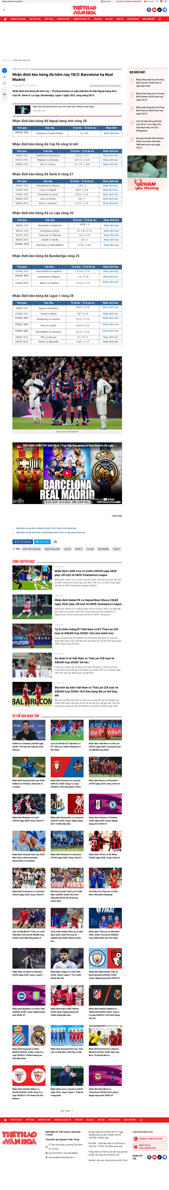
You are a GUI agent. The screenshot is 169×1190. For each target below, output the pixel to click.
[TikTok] (166, 1)
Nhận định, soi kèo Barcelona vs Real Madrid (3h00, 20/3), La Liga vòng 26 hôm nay (50, 533)
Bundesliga (103, 549)
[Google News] (105, 86)
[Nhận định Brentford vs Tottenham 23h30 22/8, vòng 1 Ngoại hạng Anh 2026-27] (105, 1075)
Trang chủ (6, 60)
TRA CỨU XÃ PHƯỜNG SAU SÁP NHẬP (128, 1)
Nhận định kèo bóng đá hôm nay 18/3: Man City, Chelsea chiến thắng (63, 106)
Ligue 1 (116, 549)
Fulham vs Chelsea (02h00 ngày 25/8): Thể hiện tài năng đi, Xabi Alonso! (28, 746)
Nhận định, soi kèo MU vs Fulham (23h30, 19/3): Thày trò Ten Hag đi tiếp (46, 528)
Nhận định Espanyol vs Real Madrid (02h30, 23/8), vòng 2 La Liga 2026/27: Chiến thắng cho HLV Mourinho (28, 1054)
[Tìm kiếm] (4, 10)
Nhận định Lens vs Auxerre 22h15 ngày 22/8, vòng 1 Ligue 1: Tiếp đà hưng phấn (67, 1092)
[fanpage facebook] (149, 10)
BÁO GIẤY (107, 1)
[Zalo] (165, 10)
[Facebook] (156, 1)
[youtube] (154, 10)
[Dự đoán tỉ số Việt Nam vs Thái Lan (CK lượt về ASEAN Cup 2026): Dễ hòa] (32, 665)
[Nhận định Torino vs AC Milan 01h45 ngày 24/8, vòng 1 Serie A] (105, 841)
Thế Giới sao (133, 19)
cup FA (67, 549)
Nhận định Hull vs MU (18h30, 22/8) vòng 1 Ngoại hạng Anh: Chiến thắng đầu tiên (65, 1011)
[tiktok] (159, 10)
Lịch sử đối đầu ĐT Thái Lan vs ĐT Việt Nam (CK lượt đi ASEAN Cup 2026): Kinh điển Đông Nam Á (28, 934)
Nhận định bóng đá (21, 60)
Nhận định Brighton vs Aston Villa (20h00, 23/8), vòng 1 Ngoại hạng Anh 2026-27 (28, 1011)
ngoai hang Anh (52, 549)
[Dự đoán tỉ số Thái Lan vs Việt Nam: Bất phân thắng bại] (105, 878)
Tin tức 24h (35, 19)
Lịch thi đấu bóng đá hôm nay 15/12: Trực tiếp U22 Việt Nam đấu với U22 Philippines (149, 126)
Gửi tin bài (150, 1)
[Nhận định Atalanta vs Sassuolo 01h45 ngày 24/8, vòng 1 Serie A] (67, 841)
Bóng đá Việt (63, 19)
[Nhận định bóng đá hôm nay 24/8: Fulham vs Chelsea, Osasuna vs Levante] (28, 767)
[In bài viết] (4, 83)
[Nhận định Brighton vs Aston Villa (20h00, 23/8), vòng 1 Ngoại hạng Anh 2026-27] (28, 995)
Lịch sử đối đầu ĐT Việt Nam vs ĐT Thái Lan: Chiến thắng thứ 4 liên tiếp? (66, 746)
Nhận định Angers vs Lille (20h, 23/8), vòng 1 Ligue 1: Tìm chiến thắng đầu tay (66, 974)
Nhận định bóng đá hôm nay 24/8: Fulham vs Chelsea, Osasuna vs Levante (28, 783)
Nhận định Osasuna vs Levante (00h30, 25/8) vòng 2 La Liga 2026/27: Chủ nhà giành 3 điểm (66, 783)
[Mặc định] (4, 95)
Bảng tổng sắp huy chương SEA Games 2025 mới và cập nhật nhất (150, 82)
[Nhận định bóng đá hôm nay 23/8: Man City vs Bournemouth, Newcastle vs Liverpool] (28, 841)
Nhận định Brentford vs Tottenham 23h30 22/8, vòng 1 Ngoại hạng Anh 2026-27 (104, 1092)
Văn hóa (98, 19)
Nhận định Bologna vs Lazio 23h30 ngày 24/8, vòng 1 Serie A (28, 819)
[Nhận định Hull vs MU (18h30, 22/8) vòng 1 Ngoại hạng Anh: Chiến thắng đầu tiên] (67, 995)
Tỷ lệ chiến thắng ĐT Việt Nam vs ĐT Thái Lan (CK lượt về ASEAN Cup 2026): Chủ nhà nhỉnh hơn (86, 631)
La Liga (90, 549)
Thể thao (48, 19)
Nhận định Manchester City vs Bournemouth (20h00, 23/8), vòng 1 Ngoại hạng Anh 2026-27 (104, 974)
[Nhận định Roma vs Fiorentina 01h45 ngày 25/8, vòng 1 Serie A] (105, 767)
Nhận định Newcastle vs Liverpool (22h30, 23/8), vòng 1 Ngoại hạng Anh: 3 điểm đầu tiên (67, 820)
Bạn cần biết (149, 19)
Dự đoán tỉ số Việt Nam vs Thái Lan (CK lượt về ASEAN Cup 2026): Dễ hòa (84, 660)
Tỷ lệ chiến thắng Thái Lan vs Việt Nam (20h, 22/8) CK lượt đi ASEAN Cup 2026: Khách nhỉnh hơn (67, 936)
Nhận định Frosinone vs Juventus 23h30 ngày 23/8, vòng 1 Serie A (28, 893)
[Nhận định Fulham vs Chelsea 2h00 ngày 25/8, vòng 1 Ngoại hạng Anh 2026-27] (105, 804)
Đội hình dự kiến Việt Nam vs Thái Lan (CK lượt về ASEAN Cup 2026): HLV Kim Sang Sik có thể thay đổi (86, 691)
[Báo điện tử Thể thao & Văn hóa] (84, 10)
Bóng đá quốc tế (82, 19)
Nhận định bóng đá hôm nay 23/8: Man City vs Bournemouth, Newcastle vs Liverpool (28, 857)
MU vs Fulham (47, 164)
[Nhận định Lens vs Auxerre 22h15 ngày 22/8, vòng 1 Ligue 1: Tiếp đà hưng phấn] (67, 1075)
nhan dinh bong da (31, 549)
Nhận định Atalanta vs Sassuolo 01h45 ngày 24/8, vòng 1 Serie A (66, 856)
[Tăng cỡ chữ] (4, 90)
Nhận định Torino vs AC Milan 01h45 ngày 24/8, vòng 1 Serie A (104, 856)
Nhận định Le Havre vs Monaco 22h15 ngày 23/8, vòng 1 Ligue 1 (27, 973)
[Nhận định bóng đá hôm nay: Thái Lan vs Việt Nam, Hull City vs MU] (67, 1035)
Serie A (78, 549)
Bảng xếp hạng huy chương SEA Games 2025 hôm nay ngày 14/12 (150, 96)
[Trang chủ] (5, 19)
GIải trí (119, 19)
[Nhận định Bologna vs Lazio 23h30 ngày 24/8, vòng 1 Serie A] (28, 804)
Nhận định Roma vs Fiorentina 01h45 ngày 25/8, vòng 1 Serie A (104, 782)
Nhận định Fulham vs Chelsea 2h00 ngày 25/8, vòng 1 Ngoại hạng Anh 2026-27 (103, 820)
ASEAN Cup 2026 (18, 19)
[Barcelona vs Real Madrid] (67, 392)
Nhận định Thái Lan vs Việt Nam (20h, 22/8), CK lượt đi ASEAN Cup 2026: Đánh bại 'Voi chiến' (104, 934)
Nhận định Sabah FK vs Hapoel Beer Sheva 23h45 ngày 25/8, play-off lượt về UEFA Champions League (88, 602)
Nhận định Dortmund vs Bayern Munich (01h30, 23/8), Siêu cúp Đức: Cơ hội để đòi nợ (104, 1052)
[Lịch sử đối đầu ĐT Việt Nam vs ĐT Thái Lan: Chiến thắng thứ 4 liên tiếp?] (67, 730)
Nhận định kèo (111, 133)
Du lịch (109, 19)
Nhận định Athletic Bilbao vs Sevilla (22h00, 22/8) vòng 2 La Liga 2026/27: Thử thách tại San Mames (27, 1094)
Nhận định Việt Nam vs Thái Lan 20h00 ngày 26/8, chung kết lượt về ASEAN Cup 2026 (105, 746)
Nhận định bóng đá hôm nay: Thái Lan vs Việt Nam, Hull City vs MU (67, 1050)
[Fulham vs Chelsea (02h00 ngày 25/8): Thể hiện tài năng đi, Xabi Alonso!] (28, 730)
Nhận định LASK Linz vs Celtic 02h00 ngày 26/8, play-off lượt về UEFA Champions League (86, 573)
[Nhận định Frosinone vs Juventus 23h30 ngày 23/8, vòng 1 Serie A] (28, 878)
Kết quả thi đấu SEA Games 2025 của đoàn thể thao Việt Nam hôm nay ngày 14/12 (150, 143)
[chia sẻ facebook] (4, 76)
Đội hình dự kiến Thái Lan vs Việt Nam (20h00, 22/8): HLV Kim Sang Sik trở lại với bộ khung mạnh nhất (66, 896)
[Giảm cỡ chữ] (4, 100)
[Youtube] (161, 1)
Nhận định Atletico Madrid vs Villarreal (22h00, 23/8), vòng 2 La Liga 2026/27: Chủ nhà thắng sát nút (104, 1013)
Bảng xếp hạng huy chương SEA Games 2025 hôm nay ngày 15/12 (150, 110)
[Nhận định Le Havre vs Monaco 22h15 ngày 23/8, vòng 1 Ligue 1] (28, 958)
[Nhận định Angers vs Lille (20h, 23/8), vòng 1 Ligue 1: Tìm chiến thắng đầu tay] (67, 958)
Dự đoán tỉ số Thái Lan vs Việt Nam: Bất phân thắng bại (103, 893)
